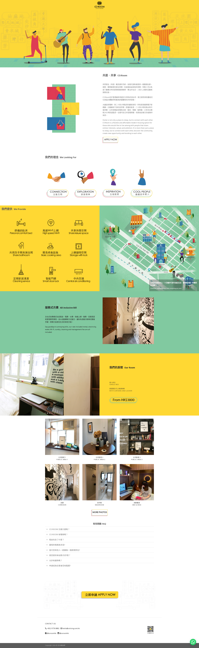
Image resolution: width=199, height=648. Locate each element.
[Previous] (4, 384)
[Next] (95, 384)
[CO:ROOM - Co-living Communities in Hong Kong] (99, 5)
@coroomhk (51, 633)
